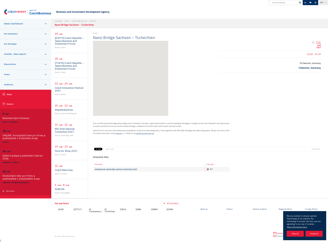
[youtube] (310, 2)
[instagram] (315, 2)
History (229, 209)
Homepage (58, 21)
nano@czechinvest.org (145, 133)
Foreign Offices (311, 209)
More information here (297, 227)
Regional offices (285, 209)
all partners (173, 203)
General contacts (260, 209)
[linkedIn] (305, 2)
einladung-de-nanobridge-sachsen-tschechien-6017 (116, 169)
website (118, 133)
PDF (211, 169)
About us (204, 209)
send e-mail (110, 149)
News (9, 94)
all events (10, 191)
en (321, 2)
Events (10, 104)
